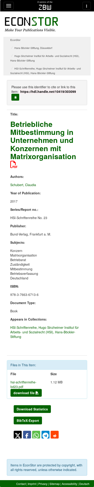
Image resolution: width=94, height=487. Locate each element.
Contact (21, 484)
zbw (45, 7)
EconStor (15, 40)
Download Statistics (32, 409)
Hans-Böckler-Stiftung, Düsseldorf (33, 48)
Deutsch (84, 484)
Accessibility (69, 484)
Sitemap (55, 484)
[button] (18, 435)
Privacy (42, 484)
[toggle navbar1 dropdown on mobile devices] (9, 6)
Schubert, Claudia (23, 184)
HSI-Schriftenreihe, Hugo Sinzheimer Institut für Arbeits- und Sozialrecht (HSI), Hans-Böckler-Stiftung (44, 332)
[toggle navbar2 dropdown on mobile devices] (87, 6)
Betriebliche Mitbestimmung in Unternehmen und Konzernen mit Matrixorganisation (43, 140)
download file (24, 393)
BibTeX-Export (28, 420)
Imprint (32, 484)
